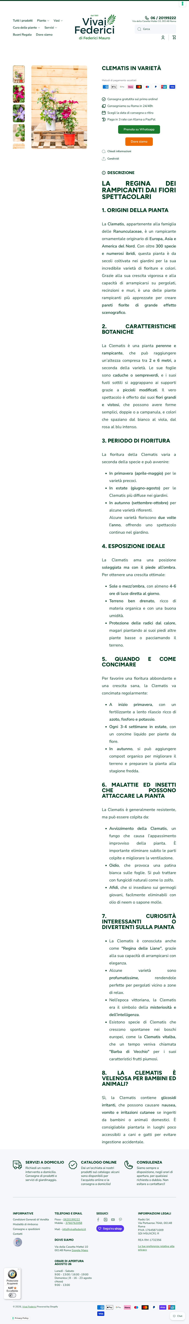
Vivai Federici (29, 1306)
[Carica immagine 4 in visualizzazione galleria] (19, 133)
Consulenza (149, 1162)
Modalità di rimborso (25, 1224)
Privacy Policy (21, 1318)
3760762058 (74, 1223)
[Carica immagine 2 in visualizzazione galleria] (19, 94)
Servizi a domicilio (44, 1162)
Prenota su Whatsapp (139, 129)
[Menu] (18, 1270)
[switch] (12, 1295)
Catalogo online (99, 1162)
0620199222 (71, 1219)
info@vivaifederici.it (74, 1229)
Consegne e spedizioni (26, 1229)
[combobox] (155, 29)
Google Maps (80, 1250)
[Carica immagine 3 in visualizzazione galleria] (19, 113)
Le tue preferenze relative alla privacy (156, 1248)
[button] (110, 159)
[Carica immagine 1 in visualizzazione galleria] (19, 74)
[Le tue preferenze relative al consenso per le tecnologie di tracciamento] (182, 3)
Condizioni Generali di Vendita (31, 1219)
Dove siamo (139, 141)
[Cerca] (138, 29)
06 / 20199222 (163, 18)
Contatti (17, 1234)
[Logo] (94, 28)
